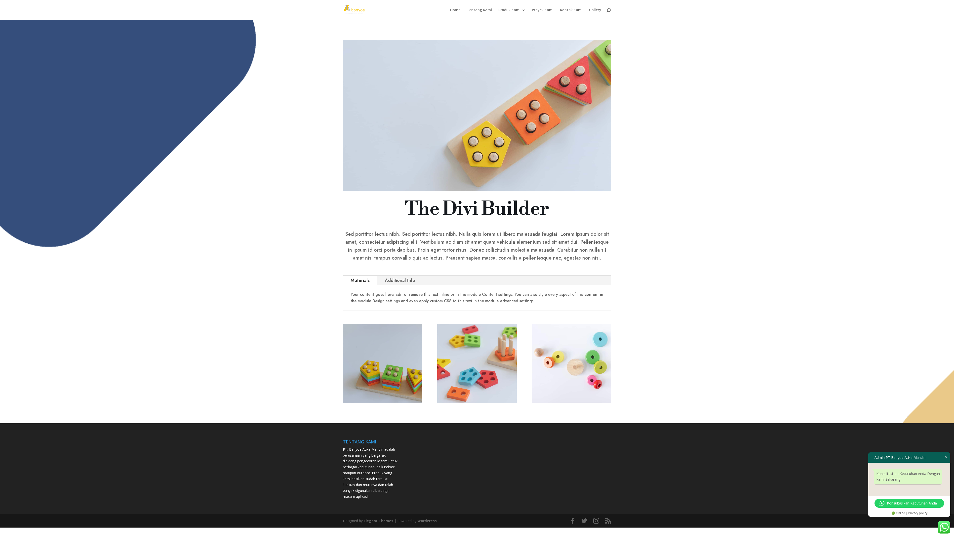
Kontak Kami (571, 10)
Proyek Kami (543, 10)
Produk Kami (509, 10)
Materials (360, 280)
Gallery (595, 10)
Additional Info (400, 280)
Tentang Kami (479, 10)
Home (455, 10)
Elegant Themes (378, 520)
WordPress (427, 520)
